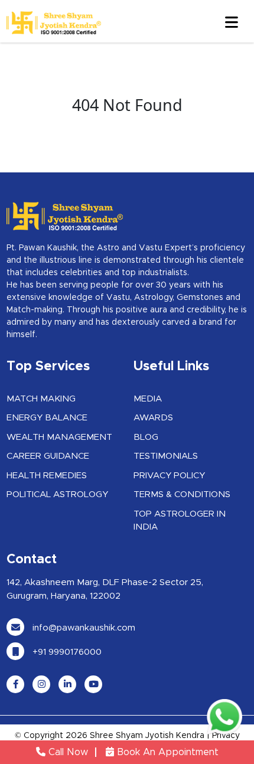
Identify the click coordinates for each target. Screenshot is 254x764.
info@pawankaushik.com (82, 627)
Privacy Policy (169, 475)
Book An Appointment (166, 752)
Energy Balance (46, 417)
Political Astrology (57, 494)
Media (147, 398)
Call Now (66, 752)
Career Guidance (47, 456)
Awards (153, 417)
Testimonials (165, 456)
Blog (145, 437)
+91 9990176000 (66, 652)
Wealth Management (59, 437)
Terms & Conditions (181, 494)
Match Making (41, 398)
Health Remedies (46, 475)
